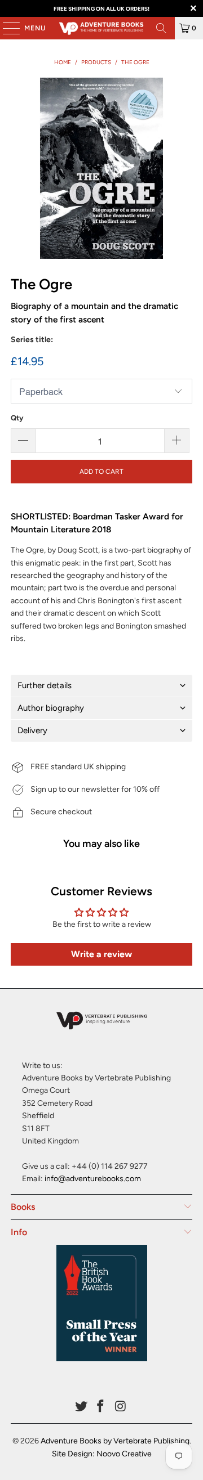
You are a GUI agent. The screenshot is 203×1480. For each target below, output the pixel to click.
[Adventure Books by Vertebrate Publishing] (101, 28)
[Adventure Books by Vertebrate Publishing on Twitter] (81, 1407)
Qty (17, 418)
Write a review (101, 954)
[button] (101, 686)
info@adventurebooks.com (93, 1178)
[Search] (161, 28)
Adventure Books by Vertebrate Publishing (115, 1441)
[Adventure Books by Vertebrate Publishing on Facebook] (100, 1407)
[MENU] (5, 28)
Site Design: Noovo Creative (102, 1454)
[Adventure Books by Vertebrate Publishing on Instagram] (120, 1407)
